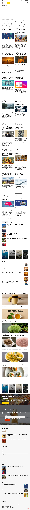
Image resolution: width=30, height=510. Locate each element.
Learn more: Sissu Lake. (18, 193)
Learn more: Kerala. (5, 117)
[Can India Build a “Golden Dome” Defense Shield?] (21, 56)
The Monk (7, 3)
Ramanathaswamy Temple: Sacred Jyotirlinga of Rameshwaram (17, 475)
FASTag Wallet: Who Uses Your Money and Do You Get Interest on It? (8, 77)
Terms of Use (17, 504)
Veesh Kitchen (4, 305)
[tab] (5, 222)
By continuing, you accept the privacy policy (13, 418)
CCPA (14, 504)
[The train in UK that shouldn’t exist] (8, 177)
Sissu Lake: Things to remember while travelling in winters (20, 176)
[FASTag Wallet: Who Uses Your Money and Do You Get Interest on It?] (8, 80)
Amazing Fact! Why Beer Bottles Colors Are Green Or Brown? (17, 238)
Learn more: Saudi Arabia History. (7, 72)
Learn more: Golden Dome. (19, 71)
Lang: (24, 0)
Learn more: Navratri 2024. (6, 170)
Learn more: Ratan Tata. (5, 145)
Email (6, 415)
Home (3, 5)
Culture (3, 100)
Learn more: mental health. (6, 215)
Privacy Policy (11, 504)
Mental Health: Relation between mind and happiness (7, 198)
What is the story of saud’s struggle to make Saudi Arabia (7, 54)
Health (16, 28)
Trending (3, 28)
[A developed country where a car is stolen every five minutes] (21, 106)
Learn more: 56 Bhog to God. (19, 48)
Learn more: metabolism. (19, 215)
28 (8, 218)
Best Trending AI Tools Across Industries (9, 484)
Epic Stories (3, 52)
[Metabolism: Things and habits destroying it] (21, 200)
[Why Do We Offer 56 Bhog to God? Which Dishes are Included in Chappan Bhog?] (21, 35)
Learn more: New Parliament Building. (20, 169)
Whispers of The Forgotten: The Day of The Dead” (15, 466)
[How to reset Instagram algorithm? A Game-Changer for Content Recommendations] (21, 81)
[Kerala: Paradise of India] (8, 103)
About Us (3, 504)
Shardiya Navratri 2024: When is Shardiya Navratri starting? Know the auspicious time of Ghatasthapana (7, 153)
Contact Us (6, 504)
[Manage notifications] (28, 508)
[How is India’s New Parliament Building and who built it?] (21, 155)
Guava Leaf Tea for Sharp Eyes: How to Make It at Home (13, 321)
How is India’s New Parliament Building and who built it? (20, 152)
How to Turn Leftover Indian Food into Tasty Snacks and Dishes (12, 493)
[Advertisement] (15, 12)
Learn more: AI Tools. (5, 49)
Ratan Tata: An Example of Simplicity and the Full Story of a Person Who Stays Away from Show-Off (8, 127)
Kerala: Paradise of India (7, 101)
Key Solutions (12, 507)
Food (7, 305)
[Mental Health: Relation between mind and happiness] (8, 201)
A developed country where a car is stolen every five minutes (20, 103)
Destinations (6, 100)
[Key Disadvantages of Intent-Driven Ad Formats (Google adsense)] (21, 130)
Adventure (16, 173)
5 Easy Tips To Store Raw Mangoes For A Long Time (13, 335)
